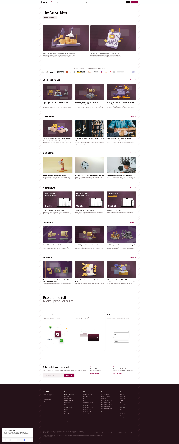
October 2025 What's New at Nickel (84, 210)
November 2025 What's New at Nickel (53, 210)
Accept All (13, 440)
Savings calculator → (95, 373)
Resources (69, 2)
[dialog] (17, 435)
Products (62, 2)
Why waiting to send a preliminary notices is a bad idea (89, 175)
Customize (27, 440)
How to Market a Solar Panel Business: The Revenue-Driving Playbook (121, 103)
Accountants (79, 2)
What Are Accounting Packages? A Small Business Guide (88, 280)
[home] (44, 2)
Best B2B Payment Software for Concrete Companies (89, 245)
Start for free (69, 375)
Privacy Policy (46, 401)
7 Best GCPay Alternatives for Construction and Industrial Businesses (55, 103)
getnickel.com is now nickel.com (115, 210)
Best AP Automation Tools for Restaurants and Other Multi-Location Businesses (57, 280)
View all (132, 80)
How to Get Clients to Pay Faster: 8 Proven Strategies (57, 138)
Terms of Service (47, 399)
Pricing (85, 2)
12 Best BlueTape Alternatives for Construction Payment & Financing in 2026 (87, 103)
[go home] (46, 391)
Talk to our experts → (118, 373)
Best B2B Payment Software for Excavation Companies (121, 245)
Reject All (6, 440)
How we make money (94, 2)
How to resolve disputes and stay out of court (119, 138)
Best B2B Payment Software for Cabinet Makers (56, 245)
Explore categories (49, 17)
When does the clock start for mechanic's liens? (120, 175)
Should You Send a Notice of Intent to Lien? (54, 175)
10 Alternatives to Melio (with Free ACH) (117, 279)
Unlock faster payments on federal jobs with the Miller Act (89, 139)
